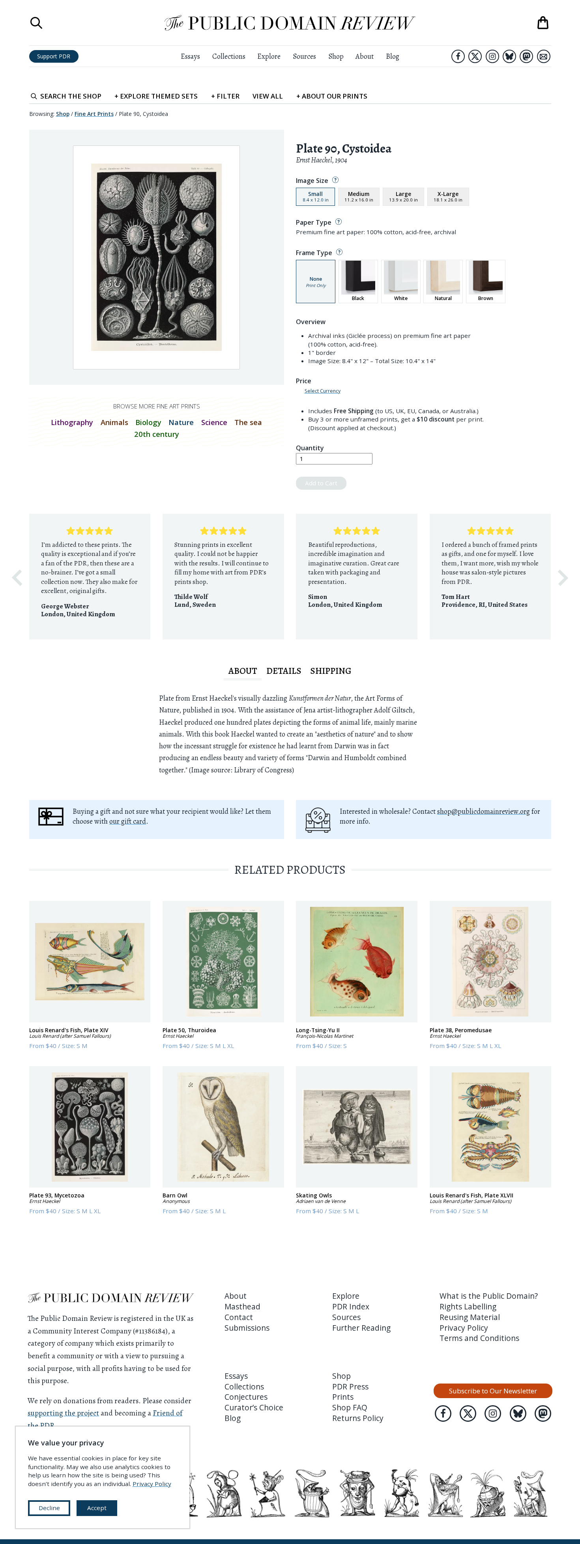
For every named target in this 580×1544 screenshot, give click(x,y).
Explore (269, 56)
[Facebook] (458, 56)
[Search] (36, 23)
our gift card (127, 821)
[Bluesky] (509, 56)
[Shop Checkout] (543, 23)
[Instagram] (492, 56)
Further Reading (361, 1328)
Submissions (247, 1328)
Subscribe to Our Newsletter (493, 1390)
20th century (156, 434)
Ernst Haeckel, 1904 (321, 160)
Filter (225, 96)
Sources (304, 56)
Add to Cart (321, 483)
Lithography (72, 422)
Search (70, 96)
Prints (343, 1397)
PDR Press (350, 1387)
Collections (228, 56)
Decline (49, 1508)
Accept (97, 1508)
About (364, 56)
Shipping (331, 671)
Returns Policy (358, 1418)
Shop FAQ (349, 1407)
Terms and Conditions (479, 1338)
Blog (392, 56)
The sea (248, 422)
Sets (156, 96)
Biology (148, 422)
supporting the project (63, 1413)
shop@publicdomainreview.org (483, 811)
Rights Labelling (468, 1307)
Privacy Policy (464, 1328)
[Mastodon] (526, 56)
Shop (336, 56)
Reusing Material (470, 1317)
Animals (114, 422)
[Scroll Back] (16, 577)
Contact (239, 1317)
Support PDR (53, 56)
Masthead (242, 1307)
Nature (181, 422)
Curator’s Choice (254, 1407)
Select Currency (323, 391)
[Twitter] (475, 56)
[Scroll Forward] (563, 577)
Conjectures (246, 1397)
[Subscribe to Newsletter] (543, 56)
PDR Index (350, 1307)
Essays (190, 56)
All (268, 96)
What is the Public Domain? (489, 1296)
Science (214, 422)
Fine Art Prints (94, 113)
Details (283, 671)
